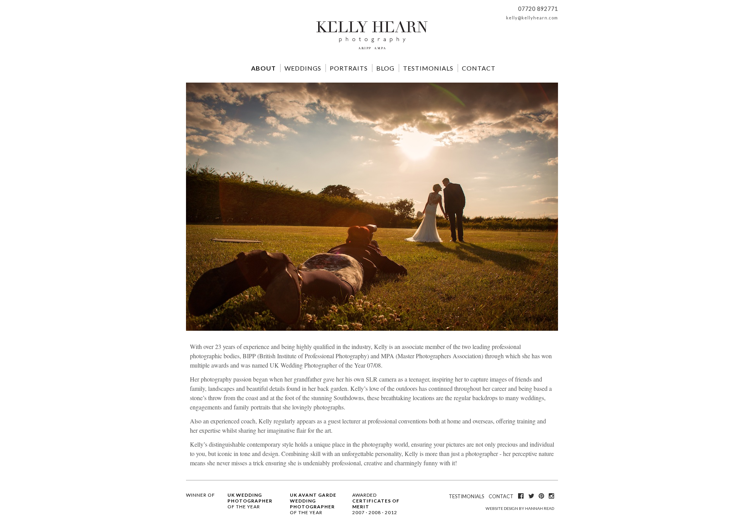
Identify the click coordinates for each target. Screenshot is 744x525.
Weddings (302, 68)
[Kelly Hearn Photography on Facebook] (521, 496)
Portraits (349, 68)
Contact (479, 68)
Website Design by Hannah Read (520, 508)
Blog (385, 68)
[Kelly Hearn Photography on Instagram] (551, 496)
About (263, 68)
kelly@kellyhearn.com (532, 17)
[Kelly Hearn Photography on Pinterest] (541, 496)
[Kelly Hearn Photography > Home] (372, 50)
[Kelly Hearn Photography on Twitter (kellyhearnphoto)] (531, 496)
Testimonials (428, 68)
